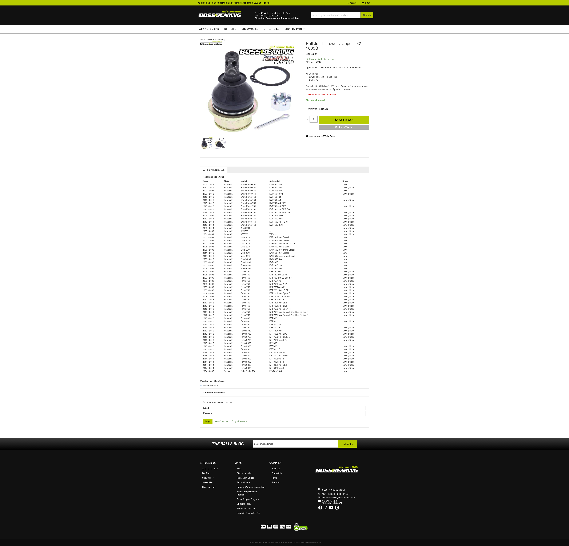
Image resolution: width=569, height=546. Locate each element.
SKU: (308, 62)
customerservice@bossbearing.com (338, 497)
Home (202, 39)
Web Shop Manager (313, 543)
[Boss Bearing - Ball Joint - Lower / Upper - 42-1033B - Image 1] (207, 143)
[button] (342, 15)
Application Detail (213, 169)
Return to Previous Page (217, 39)
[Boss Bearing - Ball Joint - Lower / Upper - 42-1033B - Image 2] (221, 143)
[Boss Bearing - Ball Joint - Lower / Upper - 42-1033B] (211, 42)
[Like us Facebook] (320, 508)
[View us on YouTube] (331, 508)
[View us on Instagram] (325, 508)
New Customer (222, 421)
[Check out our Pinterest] (337, 508)
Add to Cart (346, 119)
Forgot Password (239, 421)
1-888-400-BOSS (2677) (333, 489)
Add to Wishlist (346, 127)
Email (206, 407)
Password (208, 413)
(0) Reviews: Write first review (320, 58)
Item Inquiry (314, 136)
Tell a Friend (330, 136)
